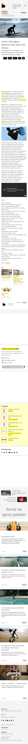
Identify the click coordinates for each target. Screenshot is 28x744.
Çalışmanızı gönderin (6, 737)
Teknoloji (11, 734)
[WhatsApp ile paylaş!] (19, 58)
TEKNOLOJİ (24, 584)
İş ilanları (4, 406)
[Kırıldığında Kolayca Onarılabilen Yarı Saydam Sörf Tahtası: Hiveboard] (18, 272)
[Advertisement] (14, 387)
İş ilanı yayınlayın (5, 738)
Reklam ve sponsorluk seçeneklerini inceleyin (11, 740)
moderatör (10, 411)
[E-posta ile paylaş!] (23, 58)
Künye (2, 715)
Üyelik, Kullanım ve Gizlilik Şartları (8, 717)
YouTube (8, 263)
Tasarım (7, 734)
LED (17, 156)
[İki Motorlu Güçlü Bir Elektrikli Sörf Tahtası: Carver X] (14, 561)
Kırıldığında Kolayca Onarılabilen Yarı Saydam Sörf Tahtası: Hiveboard (18, 278)
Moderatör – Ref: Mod (13, 409)
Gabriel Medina (22, 100)
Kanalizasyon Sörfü (5, 293)
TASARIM (24, 551)
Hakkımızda (3, 714)
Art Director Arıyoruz (13, 438)
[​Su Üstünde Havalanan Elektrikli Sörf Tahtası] (14, 597)
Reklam (2, 734)
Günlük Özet (6, 358)
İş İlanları (23, 12)
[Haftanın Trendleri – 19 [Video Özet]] (14, 672)
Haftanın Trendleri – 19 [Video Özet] (6, 276)
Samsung (3, 91)
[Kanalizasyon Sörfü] (6, 289)
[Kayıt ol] (24, 366)
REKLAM (24, 302)
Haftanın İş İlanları (7, 362)
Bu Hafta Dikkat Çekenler (9, 360)
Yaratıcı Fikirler (4, 729)
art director (10, 440)
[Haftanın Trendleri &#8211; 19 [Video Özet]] (6, 272)
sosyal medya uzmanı (13, 419)
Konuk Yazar (11, 303)
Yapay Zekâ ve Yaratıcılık (8, 15)
